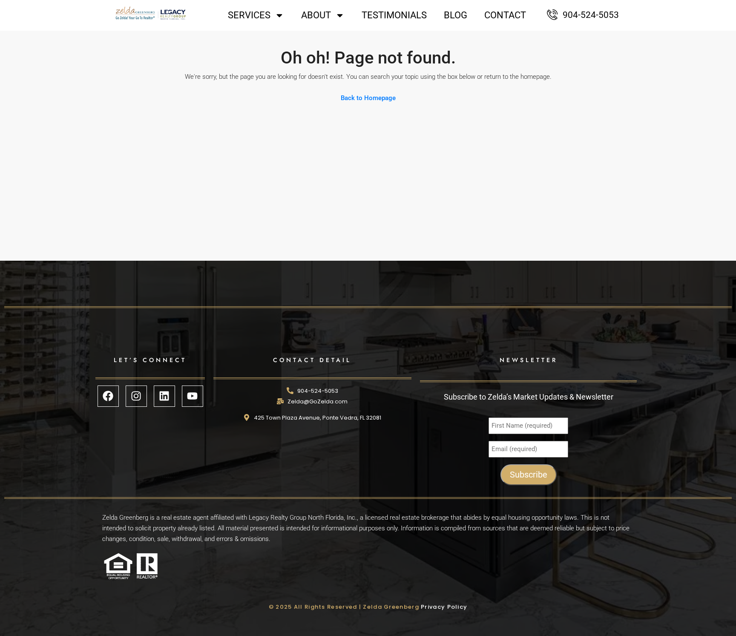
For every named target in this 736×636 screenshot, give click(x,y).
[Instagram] (136, 396)
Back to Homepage (368, 98)
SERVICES (249, 15)
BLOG (455, 15)
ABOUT (316, 15)
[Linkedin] (164, 396)
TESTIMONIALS (394, 15)
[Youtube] (192, 396)
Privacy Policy (444, 607)
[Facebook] (108, 396)
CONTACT (505, 15)
